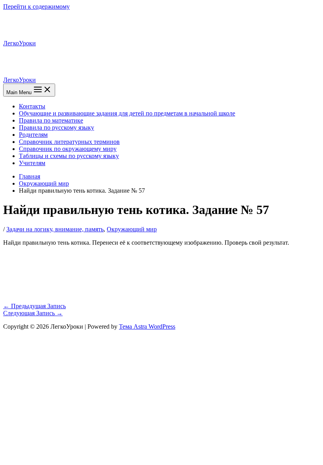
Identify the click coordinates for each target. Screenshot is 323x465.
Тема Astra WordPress (147, 326)
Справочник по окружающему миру (68, 148)
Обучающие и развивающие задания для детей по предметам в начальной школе (127, 113)
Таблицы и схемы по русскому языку (69, 156)
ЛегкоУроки (19, 43)
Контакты (32, 106)
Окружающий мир (132, 229)
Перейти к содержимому (36, 6)
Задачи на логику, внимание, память (55, 229)
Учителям (32, 163)
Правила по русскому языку (56, 127)
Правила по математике (51, 120)
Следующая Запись (33, 313)
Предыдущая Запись (34, 306)
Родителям (33, 134)
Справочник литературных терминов (69, 141)
